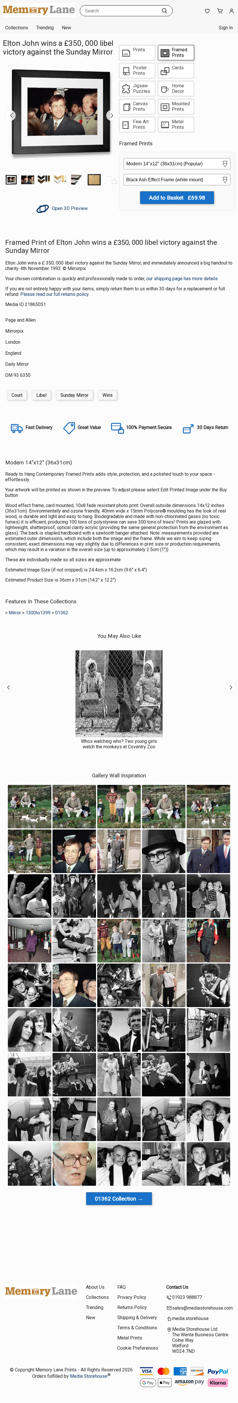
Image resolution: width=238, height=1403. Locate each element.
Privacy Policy (131, 1297)
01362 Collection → (119, 1198)
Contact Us (177, 1287)
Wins (107, 395)
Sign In (226, 27)
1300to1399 (38, 612)
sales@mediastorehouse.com (202, 1308)
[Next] (111, 115)
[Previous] (10, 115)
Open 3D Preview (69, 208)
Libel (41, 395)
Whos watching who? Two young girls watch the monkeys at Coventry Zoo (119, 744)
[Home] (39, 16)
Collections (16, 27)
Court (17, 395)
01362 (61, 612)
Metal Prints (129, 1338)
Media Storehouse (88, 1376)
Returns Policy (132, 1307)
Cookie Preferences (137, 1348)
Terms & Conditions (137, 1327)
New (66, 27)
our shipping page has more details (182, 278)
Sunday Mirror (74, 395)
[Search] (164, 10)
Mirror (15, 612)
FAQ (121, 1287)
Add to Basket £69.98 (177, 197)
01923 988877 (187, 1297)
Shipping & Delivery (137, 1317)
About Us (95, 1287)
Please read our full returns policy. (54, 294)
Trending (45, 27)
